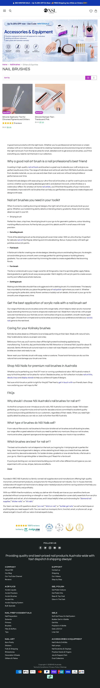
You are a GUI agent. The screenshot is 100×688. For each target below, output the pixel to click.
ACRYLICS (10, 587)
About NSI (9, 570)
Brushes (8, 626)
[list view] (94, 78)
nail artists (46, 187)
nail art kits (87, 374)
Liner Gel (55, 632)
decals (10, 377)
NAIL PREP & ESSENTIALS (18, 613)
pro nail (41, 506)
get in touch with (66, 382)
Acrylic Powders (11, 593)
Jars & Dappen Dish (59, 655)
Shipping (55, 573)
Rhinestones (10, 652)
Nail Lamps (56, 645)
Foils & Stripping (11, 649)
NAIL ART (10, 639)
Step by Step (57, 579)
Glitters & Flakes (11, 658)
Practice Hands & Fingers (61, 652)
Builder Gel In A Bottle (60, 619)
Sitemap (63, 667)
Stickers (8, 645)
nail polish (57, 289)
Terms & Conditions (41, 667)
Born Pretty (9, 642)
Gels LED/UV (57, 629)
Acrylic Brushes (11, 596)
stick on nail (51, 506)
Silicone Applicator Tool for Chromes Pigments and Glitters (16, 118)
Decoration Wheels (12, 655)
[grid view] (88, 78)
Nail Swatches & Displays (61, 649)
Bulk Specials (10, 606)
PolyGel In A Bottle (59, 626)
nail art (20, 240)
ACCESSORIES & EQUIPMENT (67, 639)
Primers (8, 622)
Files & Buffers (10, 629)
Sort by (7, 78)
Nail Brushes (15, 65)
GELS (54, 613)
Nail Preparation (11, 616)
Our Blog (8, 573)
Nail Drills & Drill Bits (59, 642)
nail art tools (33, 167)
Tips (6, 632)
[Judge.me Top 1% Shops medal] (69, 527)
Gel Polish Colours (59, 590)
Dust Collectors (58, 658)
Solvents (8, 619)
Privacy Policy (54, 667)
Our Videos (56, 576)
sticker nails (17, 501)
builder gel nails (66, 506)
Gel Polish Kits (57, 593)
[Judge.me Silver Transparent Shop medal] (59, 527)
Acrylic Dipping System (14, 603)
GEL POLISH (58, 587)
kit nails (29, 501)
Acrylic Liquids (10, 590)
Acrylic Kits (9, 599)
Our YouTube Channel (13, 576)
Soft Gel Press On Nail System (63, 616)
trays (15, 377)
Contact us (56, 570)
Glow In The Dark (58, 599)
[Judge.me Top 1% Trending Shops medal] (80, 527)
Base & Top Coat (58, 596)
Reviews (8, 579)
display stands (27, 377)
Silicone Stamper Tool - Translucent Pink (45, 118)
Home (4, 65)
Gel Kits (55, 622)
